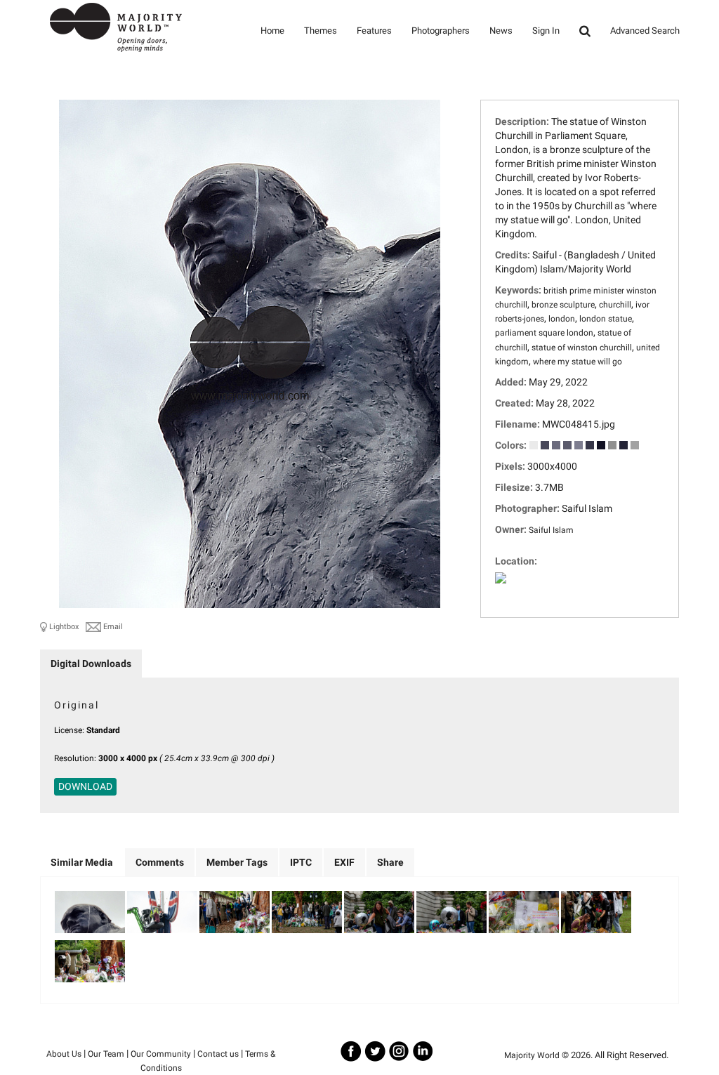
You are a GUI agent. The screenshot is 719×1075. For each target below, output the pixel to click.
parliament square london (544, 333)
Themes (320, 30)
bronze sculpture (563, 305)
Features (374, 30)
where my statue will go (577, 362)
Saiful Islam (551, 530)
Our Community (161, 1054)
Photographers (440, 30)
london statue (605, 319)
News (501, 30)
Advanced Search (645, 30)
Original (76, 705)
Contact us (218, 1054)
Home (272, 30)
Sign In (546, 30)
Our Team (106, 1054)
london (561, 319)
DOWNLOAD (85, 786)
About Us (63, 1054)
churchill (615, 305)
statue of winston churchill (582, 347)
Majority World (532, 1055)
